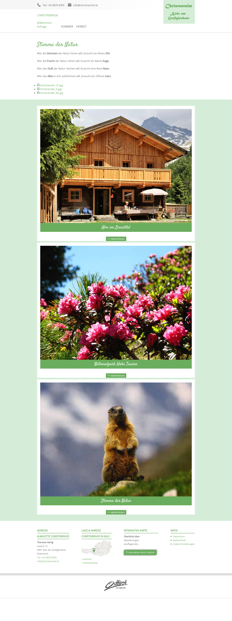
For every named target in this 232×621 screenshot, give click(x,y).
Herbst (81, 26)
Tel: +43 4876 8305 (53, 5)
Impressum (179, 536)
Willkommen (44, 23)
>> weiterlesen (116, 239)
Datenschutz (179, 540)
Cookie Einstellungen (184, 544)
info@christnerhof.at (85, 5)
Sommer (67, 26)
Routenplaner (90, 562)
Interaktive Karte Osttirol (141, 552)
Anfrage (41, 26)
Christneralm (47, 15)
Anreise (87, 559)
